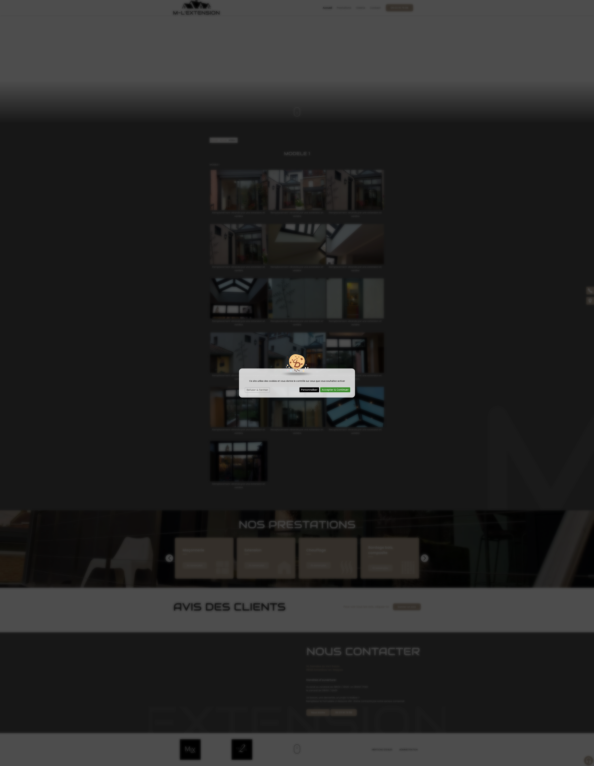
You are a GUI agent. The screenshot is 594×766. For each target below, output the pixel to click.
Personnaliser (309, 390)
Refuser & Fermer (257, 390)
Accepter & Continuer (335, 390)
